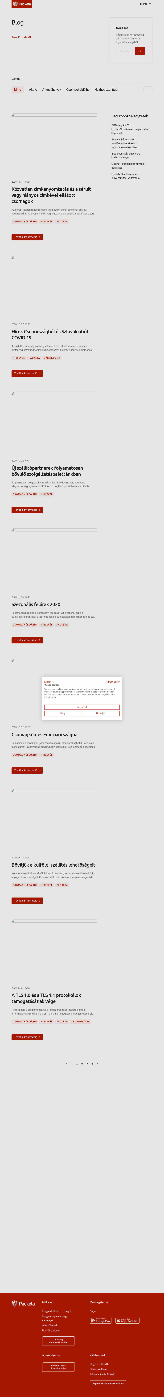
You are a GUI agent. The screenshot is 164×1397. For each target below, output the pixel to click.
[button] (49, 682)
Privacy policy (113, 681)
